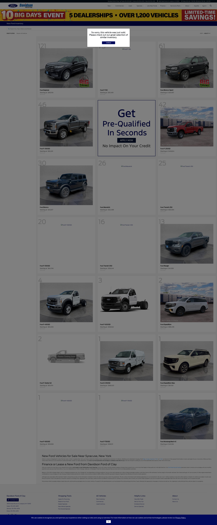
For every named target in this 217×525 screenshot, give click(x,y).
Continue (108, 42)
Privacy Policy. (180, 518)
